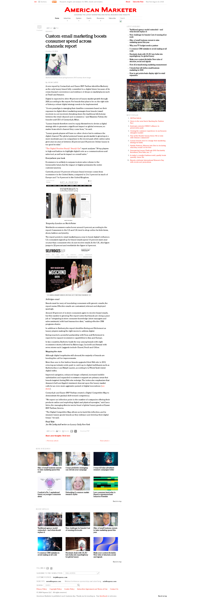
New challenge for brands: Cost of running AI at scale (78, 529)
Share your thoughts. (58, 436)
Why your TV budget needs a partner (144, 46)
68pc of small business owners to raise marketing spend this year (144, 41)
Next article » (105, 441)
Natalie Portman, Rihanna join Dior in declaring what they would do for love (148, 146)
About (128, 1)
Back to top (117, 501)
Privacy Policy (42, 589)
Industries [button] (67, 18)
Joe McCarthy (53, 82)
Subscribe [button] (112, 18)
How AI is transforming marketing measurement (148, 65)
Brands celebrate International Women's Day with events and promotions (147, 161)
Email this (52, 431)
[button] (43, 1)
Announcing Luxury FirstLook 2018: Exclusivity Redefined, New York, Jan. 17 (147, 151)
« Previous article (52, 441)
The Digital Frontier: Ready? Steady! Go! (63, 149)
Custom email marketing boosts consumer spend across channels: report (76, 41)
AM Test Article (135, 118)
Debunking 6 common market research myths (77, 494)
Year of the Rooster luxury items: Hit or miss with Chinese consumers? (146, 137)
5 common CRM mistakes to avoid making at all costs (48, 554)
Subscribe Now (138, 1)
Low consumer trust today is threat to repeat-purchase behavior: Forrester (104, 495)
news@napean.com (53, 581)
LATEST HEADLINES (133, 26)
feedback (103, 596)
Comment (39, 30)
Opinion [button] (78, 18)
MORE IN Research (43, 448)
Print (57, 28)
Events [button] (89, 18)
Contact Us (114, 589)
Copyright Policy (56, 589)
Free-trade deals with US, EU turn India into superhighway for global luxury (146, 55)
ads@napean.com (109, 581)
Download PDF (84, 431)
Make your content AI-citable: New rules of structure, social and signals (146, 61)
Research (49, 31)
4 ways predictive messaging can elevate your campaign (77, 469)
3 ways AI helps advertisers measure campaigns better (104, 469)
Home (57, 18)
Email (50, 28)
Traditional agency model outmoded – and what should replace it (146, 31)
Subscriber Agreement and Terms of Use (92, 589)
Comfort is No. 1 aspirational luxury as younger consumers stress (49, 495)
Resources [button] (100, 18)
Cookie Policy (69, 589)
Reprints (66, 431)
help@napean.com (60, 577)
